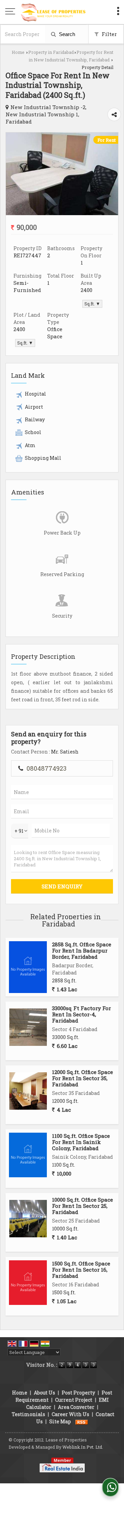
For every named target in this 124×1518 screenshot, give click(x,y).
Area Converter (76, 1407)
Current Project (73, 1400)
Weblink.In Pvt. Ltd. (82, 1447)
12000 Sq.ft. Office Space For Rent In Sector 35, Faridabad (82, 1078)
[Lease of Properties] (53, 12)
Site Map (60, 1421)
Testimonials (28, 1414)
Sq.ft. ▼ (92, 303)
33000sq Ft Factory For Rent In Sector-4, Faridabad (81, 1014)
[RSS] (81, 1421)
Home (18, 52)
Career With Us (70, 1414)
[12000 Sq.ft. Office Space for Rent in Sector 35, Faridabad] (28, 1091)
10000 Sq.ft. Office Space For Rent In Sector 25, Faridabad (82, 1206)
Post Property (78, 1392)
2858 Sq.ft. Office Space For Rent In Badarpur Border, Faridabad (81, 950)
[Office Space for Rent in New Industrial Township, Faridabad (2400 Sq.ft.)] (62, 213)
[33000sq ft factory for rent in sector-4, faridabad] (28, 1027)
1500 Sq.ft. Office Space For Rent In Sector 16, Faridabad (81, 1270)
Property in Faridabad (51, 52)
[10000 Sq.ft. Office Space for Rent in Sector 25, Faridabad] (28, 1218)
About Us (44, 1392)
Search (66, 34)
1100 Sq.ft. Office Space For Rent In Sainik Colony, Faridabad (81, 1142)
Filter (108, 34)
